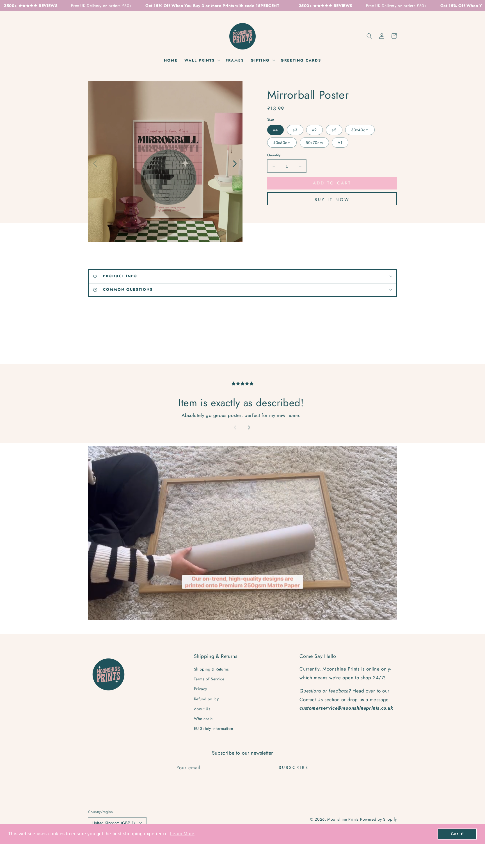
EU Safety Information (213, 728)
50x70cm (314, 142)
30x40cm (360, 130)
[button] (369, 36)
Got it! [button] (457, 834)
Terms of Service (209, 679)
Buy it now (332, 200)
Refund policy (206, 699)
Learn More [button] (182, 833)
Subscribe (294, 767)
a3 (295, 130)
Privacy (200, 689)
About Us (202, 709)
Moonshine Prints (343, 819)
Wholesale (203, 718)
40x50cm (282, 142)
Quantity (274, 155)
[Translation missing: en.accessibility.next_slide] (234, 163)
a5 (334, 130)
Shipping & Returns (211, 669)
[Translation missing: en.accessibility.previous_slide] (95, 163)
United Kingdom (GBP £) (113, 823)
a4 (275, 130)
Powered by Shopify (378, 819)
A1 (340, 142)
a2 (314, 130)
